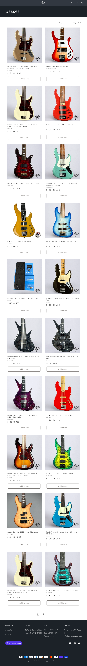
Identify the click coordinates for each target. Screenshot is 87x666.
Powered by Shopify (25, 661)
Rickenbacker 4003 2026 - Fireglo (58, 66)
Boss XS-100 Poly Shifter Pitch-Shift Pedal (22, 298)
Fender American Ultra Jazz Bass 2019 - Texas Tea (62, 299)
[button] (4, 3)
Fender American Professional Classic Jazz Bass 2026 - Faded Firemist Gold (22, 67)
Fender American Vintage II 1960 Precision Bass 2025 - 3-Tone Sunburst (22, 474)
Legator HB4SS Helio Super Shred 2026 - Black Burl (62, 357)
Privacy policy (47, 661)
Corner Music (14, 661)
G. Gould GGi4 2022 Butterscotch (19, 242)
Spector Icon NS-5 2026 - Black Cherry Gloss (23, 183)
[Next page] (49, 614)
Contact (8, 635)
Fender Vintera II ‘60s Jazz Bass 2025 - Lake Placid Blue (61, 533)
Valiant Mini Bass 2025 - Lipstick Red (59, 415)
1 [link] (37, 614)
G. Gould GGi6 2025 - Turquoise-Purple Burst (62, 591)
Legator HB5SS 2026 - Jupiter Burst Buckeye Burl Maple (23, 357)
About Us (8, 630)
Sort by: (49, 23)
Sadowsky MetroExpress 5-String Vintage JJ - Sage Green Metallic (62, 184)
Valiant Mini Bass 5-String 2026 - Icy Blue (61, 242)
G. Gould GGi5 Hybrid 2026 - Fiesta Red (60, 125)
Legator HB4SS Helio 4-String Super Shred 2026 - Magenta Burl (22, 416)
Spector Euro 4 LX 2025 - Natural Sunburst (22, 532)
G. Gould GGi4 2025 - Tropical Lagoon (59, 474)
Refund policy (37, 661)
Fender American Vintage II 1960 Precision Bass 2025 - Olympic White (22, 126)
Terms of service (57, 661)
